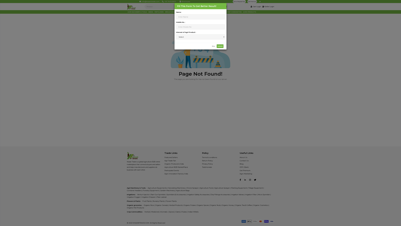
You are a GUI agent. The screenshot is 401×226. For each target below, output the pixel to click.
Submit (220, 46)
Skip (213, 46)
